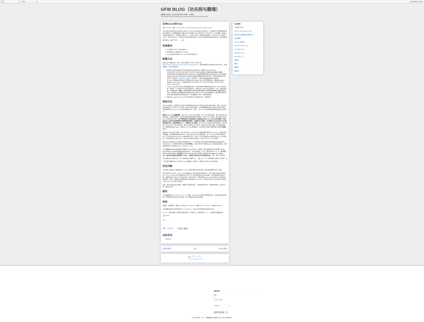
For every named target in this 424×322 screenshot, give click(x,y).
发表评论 (168, 239)
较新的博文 (167, 249)
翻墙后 (236, 67)
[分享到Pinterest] (187, 228)
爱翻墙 (236, 60)
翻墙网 (236, 71)
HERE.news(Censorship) (243, 31)
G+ (215, 297)
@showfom (184, 170)
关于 (203, 317)
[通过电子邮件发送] (178, 228)
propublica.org (239, 49)
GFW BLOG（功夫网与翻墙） (190, 9)
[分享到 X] (183, 228)
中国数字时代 (239, 27)
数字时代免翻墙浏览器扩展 (243, 35)
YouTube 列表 (218, 300)
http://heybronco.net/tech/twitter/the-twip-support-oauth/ (194, 27)
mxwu (190, 146)
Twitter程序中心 (182, 78)
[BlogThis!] (181, 228)
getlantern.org (239, 53)
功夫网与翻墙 (196, 317)
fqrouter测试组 (239, 42)
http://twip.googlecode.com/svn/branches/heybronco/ (181, 65)
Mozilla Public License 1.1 (179, 195)
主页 (195, 249)
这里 (166, 63)
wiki (221, 65)
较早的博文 (222, 249)
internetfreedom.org (241, 45)
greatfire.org (238, 56)
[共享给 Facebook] (185, 228)
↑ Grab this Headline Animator (195, 258)
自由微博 (237, 38)
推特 (215, 295)
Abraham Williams (205, 205)
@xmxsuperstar (190, 205)
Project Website (186, 209)
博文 (218, 306)
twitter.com (215, 151)
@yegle (180, 205)
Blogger (223, 317)
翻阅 (235, 64)
